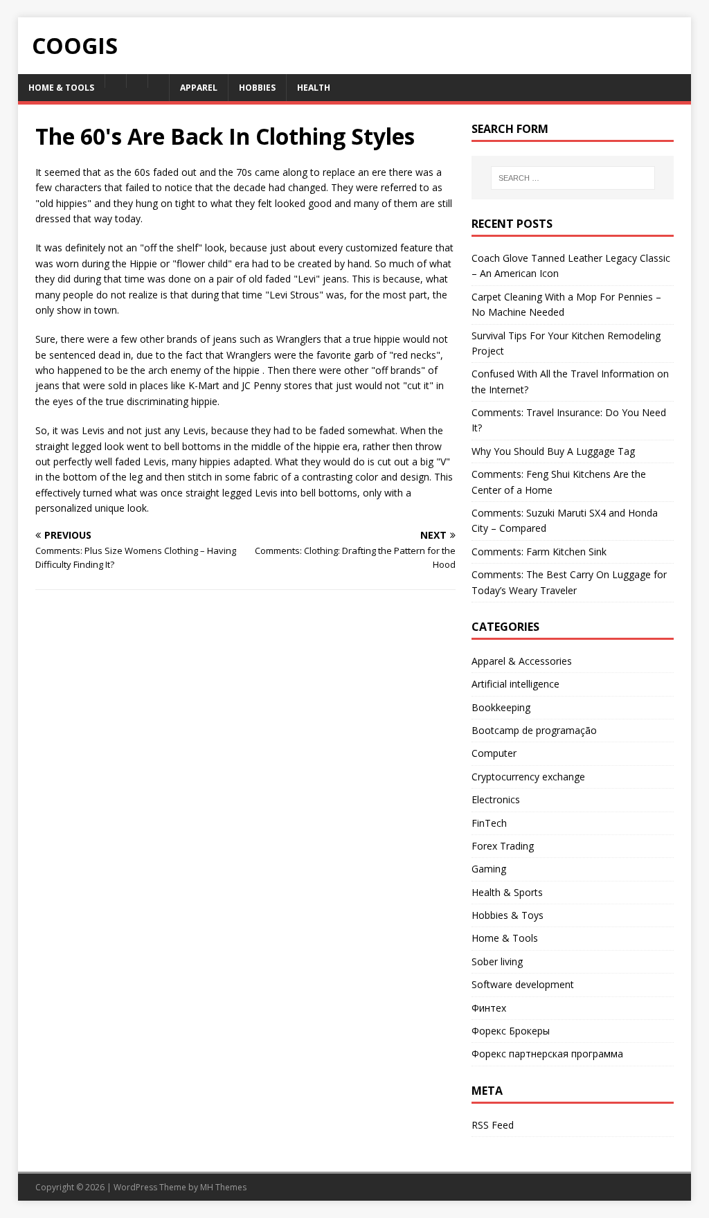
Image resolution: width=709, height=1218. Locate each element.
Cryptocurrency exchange (528, 776)
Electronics (496, 799)
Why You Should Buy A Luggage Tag (553, 451)
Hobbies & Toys (508, 915)
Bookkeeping (501, 707)
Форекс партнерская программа (547, 1053)
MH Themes (223, 1187)
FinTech (489, 823)
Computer (494, 753)
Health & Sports (507, 892)
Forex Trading (503, 845)
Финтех (489, 1007)
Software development (523, 984)
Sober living (497, 961)
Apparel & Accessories (522, 661)
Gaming (489, 868)
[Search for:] (573, 178)
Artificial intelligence (515, 683)
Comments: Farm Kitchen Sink (539, 551)
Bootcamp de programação (534, 730)
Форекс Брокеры (511, 1030)
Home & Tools (505, 937)
